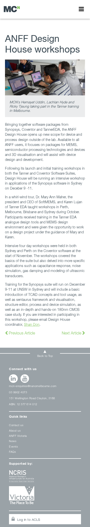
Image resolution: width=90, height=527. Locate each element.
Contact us (16, 425)
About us (14, 430)
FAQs (12, 451)
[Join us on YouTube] (24, 378)
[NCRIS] (45, 478)
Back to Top (45, 355)
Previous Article (21, 333)
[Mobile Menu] (81, 8)
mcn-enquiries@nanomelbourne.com (32, 386)
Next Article (72, 333)
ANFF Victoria (18, 435)
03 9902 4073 (18, 392)
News (12, 441)
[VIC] (45, 497)
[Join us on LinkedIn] (13, 378)
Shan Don (32, 324)
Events (13, 446)
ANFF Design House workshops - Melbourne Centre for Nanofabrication (12, 9)
